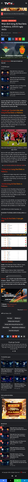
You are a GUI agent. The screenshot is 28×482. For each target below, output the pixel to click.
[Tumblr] (10, 336)
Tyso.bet (24, 472)
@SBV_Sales (11, 306)
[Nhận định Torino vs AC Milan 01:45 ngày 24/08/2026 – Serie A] (5, 87)
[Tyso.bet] (9, 3)
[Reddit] (16, 336)
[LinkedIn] (8, 336)
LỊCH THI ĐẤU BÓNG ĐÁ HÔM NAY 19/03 (14, 165)
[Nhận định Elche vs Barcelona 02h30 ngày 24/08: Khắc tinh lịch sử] (5, 73)
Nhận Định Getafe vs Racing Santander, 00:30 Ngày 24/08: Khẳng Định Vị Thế (17, 455)
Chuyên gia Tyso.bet (7, 32)
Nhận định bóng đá (6, 61)
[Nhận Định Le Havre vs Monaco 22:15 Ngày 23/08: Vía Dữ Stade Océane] (21, 379)
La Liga (10, 318)
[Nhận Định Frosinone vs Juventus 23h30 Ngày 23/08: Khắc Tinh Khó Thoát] (21, 364)
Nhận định (4, 20)
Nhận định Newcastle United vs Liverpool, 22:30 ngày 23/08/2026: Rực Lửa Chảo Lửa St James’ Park (7, 386)
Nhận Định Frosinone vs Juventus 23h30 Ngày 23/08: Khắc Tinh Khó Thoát (21, 370)
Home (3, 17)
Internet (25, 309)
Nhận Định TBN (12, 20)
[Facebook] (2, 336)
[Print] (24, 336)
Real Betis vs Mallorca (19, 327)
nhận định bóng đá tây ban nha (14, 324)
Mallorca (18, 318)
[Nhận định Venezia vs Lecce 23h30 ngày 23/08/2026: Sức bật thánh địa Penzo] (7, 364)
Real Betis (6, 327)
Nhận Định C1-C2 (10, 17)
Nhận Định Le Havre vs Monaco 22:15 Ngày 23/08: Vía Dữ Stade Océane (20, 385)
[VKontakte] (19, 336)
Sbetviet (3, 278)
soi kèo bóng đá (14, 330)
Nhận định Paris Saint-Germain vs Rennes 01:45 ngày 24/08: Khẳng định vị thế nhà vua (17, 79)
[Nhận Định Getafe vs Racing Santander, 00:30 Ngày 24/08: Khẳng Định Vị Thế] (5, 456)
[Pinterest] (13, 336)
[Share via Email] (21, 336)
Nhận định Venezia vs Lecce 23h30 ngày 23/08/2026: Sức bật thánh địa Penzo (7, 370)
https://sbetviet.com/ (12, 304)
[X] (5, 336)
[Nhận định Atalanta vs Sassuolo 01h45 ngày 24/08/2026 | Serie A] (5, 94)
